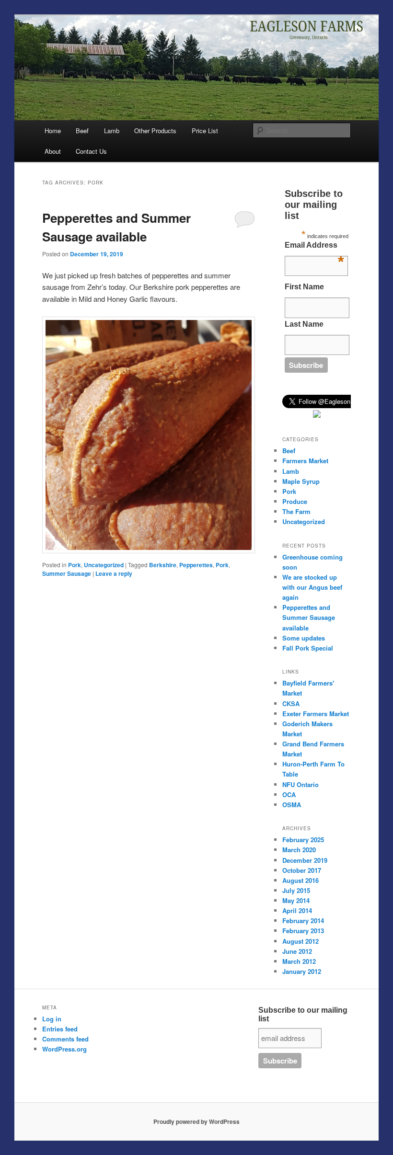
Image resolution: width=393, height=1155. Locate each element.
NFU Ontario (300, 784)
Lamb (111, 130)
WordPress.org (64, 1048)
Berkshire (162, 564)
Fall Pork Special (307, 647)
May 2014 (296, 900)
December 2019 (304, 860)
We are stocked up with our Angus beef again (312, 587)
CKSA (291, 703)
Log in (51, 1018)
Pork (74, 564)
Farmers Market (305, 460)
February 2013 (303, 930)
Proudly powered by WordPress (196, 1121)
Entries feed (60, 1028)
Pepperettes (196, 564)
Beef (82, 130)
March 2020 (299, 849)
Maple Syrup (301, 481)
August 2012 (300, 941)
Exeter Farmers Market (315, 713)
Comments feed (65, 1038)
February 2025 (303, 839)
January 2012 (301, 971)
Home (53, 130)
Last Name (304, 324)
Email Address (314, 247)
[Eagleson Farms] (317, 415)
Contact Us (91, 151)
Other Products (155, 130)
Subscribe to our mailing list (302, 1014)
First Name (304, 287)
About (53, 151)
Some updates (303, 637)
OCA (289, 794)
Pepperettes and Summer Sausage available (308, 617)
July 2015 (296, 890)
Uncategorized (104, 564)
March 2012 (299, 961)
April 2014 (297, 910)
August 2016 (300, 880)
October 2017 (301, 870)
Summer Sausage (66, 573)
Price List (205, 130)
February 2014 (303, 920)
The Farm (296, 511)
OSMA (291, 804)
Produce (294, 501)
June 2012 (297, 951)
